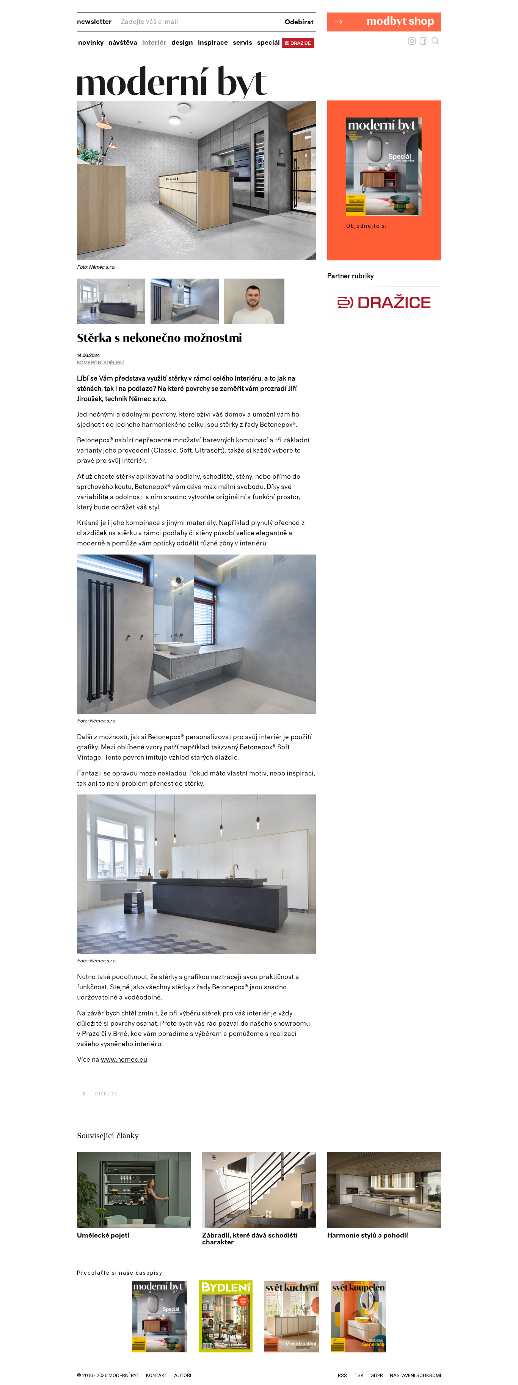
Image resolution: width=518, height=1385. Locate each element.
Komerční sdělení (100, 362)
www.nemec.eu (124, 1059)
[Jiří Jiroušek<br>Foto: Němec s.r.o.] (254, 322)
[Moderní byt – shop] (384, 43)
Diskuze (100, 1094)
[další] (309, 301)
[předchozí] (83, 301)
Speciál (268, 42)
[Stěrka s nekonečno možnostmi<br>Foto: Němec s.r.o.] (114, 322)
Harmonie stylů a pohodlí (367, 1235)
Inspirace (213, 42)
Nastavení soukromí (415, 1375)
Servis (242, 42)
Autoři (182, 1375)
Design (182, 42)
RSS (342, 1375)
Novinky (91, 42)
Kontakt (156, 1375)
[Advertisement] (165, 1076)
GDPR (376, 1375)
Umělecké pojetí (103, 1235)
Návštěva (122, 42)
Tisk (359, 1375)
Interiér (154, 42)
